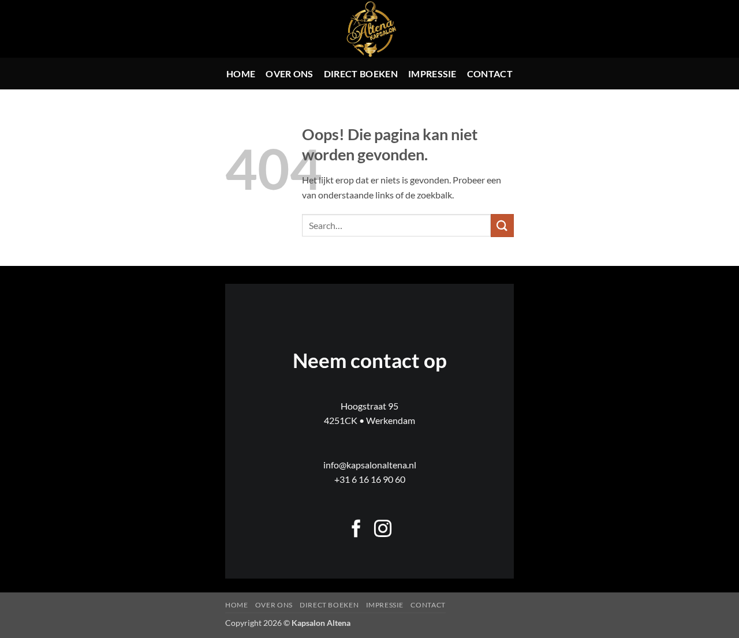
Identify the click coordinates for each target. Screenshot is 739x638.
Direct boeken (361, 73)
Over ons (289, 73)
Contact (490, 73)
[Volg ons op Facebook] (356, 529)
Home (240, 73)
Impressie (432, 73)
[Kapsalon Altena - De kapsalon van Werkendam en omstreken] (370, 29)
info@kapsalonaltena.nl (369, 464)
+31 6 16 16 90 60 (369, 479)
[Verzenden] (502, 225)
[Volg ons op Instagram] (382, 529)
